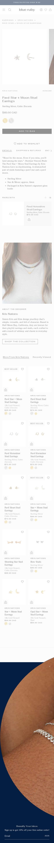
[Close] (49, 666)
